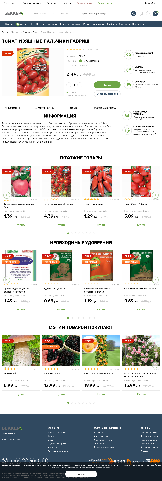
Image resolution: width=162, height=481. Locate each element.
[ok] (38, 461)
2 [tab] (72, 233)
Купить (107, 85)
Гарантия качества (149, 440)
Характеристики (45, 108)
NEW (32, 24)
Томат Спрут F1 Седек (135, 204)
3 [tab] (75, 233)
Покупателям (10, 3)
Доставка (140, 82)
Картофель (124, 24)
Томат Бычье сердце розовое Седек (19, 205)
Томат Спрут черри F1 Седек (58, 204)
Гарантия (51, 3)
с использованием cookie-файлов (93, 468)
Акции (23, 24)
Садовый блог (151, 3)
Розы (86, 24)
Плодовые (51, 24)
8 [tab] (94, 233)
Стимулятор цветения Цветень (140, 288)
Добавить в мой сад (107, 93)
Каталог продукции (57, 432)
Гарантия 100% (147, 443)
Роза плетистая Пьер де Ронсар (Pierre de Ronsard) (140, 374)
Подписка (98, 432)
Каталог (9, 24)
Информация (12, 108)
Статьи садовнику (101, 436)
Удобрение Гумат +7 (54, 288)
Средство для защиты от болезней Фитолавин (97, 290)
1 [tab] (68, 233)
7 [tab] (90, 233)
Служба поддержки (57, 443)
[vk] (32, 461)
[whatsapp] (5, 461)
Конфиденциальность (58, 451)
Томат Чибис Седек (94, 204)
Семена (40, 24)
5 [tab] (83, 233)
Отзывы (73, 108)
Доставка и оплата (32, 3)
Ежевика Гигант (52, 373)
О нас (50, 440)
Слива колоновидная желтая (99, 373)
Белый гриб (10, 373)
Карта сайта (99, 443)
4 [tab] (79, 233)
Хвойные (112, 24)
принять (81, 474)
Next (155, 195)
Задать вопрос (105, 3)
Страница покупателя (103, 440)
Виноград (76, 24)
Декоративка (98, 24)
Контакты (66, 3)
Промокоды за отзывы (104, 447)
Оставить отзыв (84, 3)
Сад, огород (138, 24)
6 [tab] (86, 233)
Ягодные (64, 24)
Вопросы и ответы (149, 447)
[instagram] (18, 461)
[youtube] (25, 461)
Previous (6, 195)
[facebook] (12, 461)
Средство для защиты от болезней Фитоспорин (16, 290)
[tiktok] (45, 461)
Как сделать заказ (149, 432)
